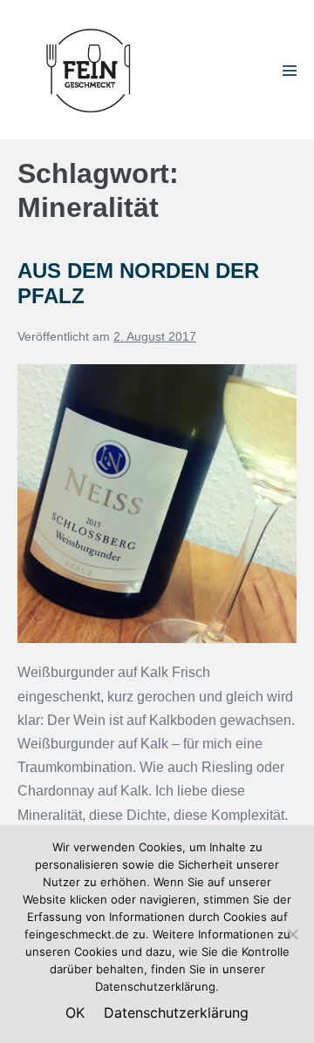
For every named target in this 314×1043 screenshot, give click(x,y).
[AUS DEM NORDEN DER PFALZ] (157, 503)
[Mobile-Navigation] (290, 71)
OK (75, 1012)
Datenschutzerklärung (176, 1012)
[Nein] (292, 934)
